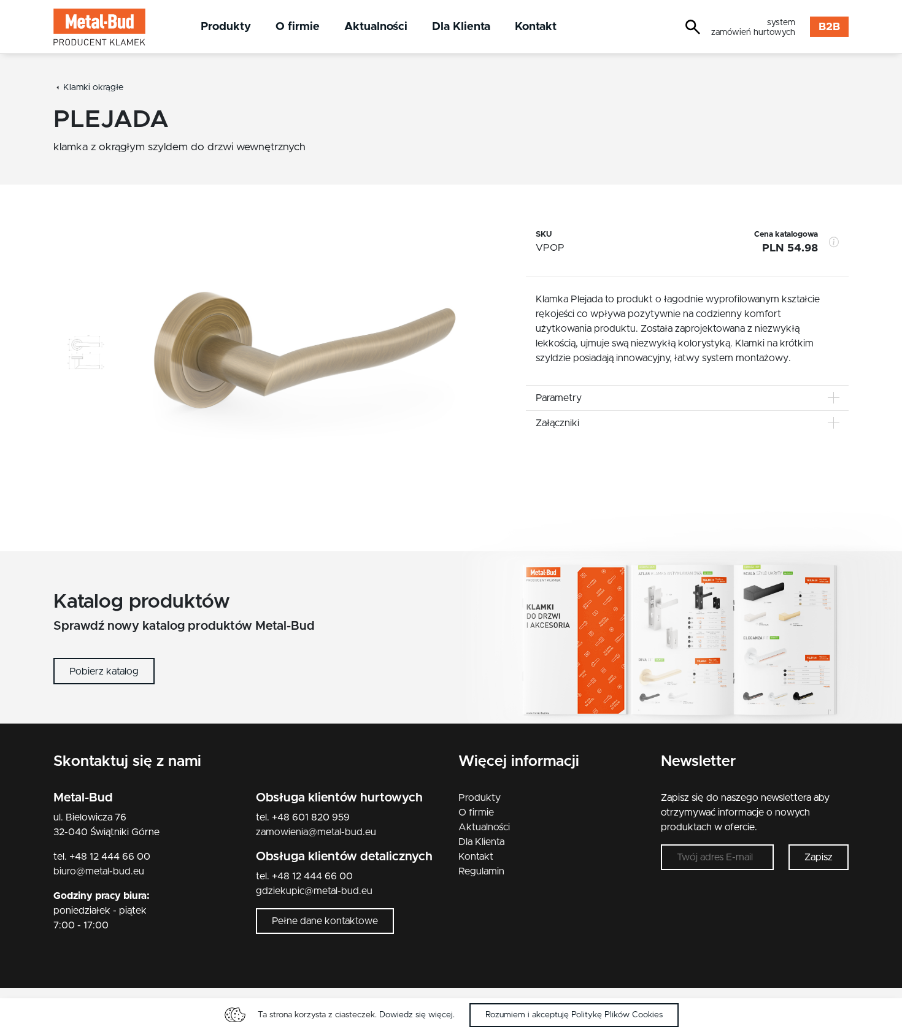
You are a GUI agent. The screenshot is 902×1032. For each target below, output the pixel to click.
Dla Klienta (461, 26)
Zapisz (818, 857)
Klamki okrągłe (93, 87)
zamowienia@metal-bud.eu (316, 832)
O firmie (298, 26)
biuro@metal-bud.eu (98, 871)
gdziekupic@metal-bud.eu (314, 891)
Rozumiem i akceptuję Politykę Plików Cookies (574, 1015)
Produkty (226, 26)
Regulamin (481, 871)
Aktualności (375, 26)
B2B (829, 26)
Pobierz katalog (104, 671)
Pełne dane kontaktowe (325, 921)
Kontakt (536, 26)
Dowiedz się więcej (416, 1015)
